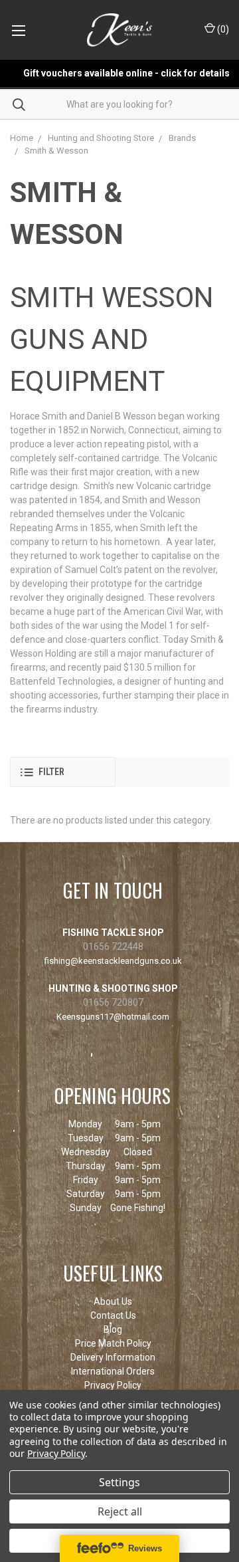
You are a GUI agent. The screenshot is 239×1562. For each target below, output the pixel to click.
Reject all (120, 1511)
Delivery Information (112, 1357)
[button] (63, 772)
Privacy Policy (112, 1385)
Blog (113, 1329)
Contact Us (113, 1315)
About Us (113, 1301)
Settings (119, 1482)
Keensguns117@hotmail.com (112, 1017)
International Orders (113, 1371)
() (222, 29)
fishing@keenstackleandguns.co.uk (113, 961)
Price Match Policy (113, 1343)
